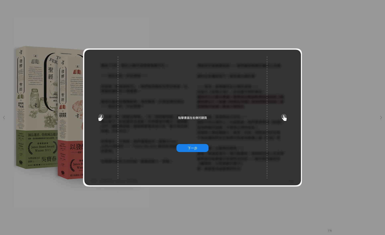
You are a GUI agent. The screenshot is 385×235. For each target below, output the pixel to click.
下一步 (192, 148)
